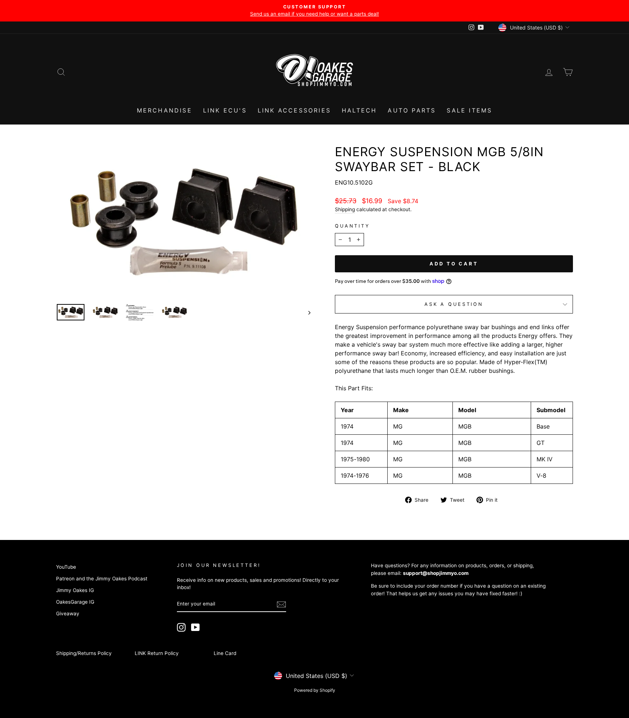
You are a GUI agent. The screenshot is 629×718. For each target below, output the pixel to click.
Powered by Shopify (314, 690)
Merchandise (164, 110)
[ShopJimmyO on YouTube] (195, 627)
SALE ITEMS (469, 110)
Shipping (345, 209)
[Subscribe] (281, 604)
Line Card (225, 653)
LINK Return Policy (157, 653)
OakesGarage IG (75, 602)
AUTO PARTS (412, 110)
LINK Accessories (294, 110)
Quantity (352, 226)
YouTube (66, 567)
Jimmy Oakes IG (75, 590)
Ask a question (453, 304)
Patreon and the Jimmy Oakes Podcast (101, 578)
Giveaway (67, 613)
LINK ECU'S (225, 110)
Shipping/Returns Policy (84, 653)
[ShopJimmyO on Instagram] (181, 627)
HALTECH (359, 110)
